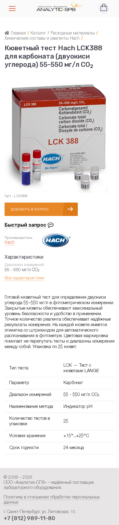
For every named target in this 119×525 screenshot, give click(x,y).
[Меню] (12, 8)
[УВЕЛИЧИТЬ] (56, 193)
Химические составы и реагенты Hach (42, 39)
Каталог (38, 33)
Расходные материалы (73, 33)
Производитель (18, 238)
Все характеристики (24, 278)
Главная (17, 33)
